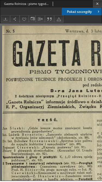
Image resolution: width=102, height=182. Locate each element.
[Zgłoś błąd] (58, 19)
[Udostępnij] (14, 19)
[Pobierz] (5, 19)
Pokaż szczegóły (79, 11)
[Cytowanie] (49, 19)
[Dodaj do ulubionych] (24, 19)
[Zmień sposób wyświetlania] (32, 19)
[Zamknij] (97, 3)
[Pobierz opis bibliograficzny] (40, 19)
